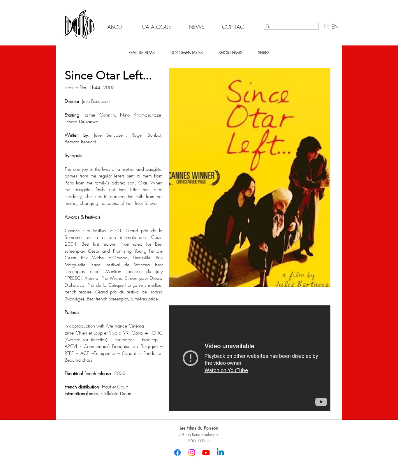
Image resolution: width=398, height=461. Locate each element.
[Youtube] (206, 452)
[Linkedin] (220, 452)
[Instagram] (191, 452)
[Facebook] (177, 452)
